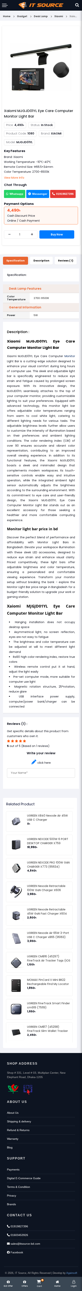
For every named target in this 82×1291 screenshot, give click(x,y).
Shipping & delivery (19, 1121)
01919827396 (65, 193)
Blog (10, 1147)
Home (6, 16)
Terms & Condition (18, 1186)
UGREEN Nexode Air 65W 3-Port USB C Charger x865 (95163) (48, 935)
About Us (13, 1112)
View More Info (14, 178)
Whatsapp (16, 193)
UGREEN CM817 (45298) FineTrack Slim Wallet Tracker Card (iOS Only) (47, 1031)
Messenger (39, 193)
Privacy (11, 1195)
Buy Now (57, 234)
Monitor (69, 356)
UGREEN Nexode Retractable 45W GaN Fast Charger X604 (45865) (47, 913)
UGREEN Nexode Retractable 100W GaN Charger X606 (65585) (46, 890)
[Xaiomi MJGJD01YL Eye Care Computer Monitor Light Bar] (41, 67)
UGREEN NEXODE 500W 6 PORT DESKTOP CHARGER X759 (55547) (47, 843)
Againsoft (71, 1272)
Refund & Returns (18, 1130)
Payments (13, 1169)
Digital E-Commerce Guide (24, 1178)
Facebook (16, 1252)
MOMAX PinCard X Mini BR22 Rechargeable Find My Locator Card (48, 984)
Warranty (12, 1138)
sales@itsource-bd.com (25, 1243)
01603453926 (19, 1235)
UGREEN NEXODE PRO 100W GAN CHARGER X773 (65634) (48, 865)
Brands (11, 1204)
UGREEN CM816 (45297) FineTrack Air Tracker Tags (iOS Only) (48, 960)
